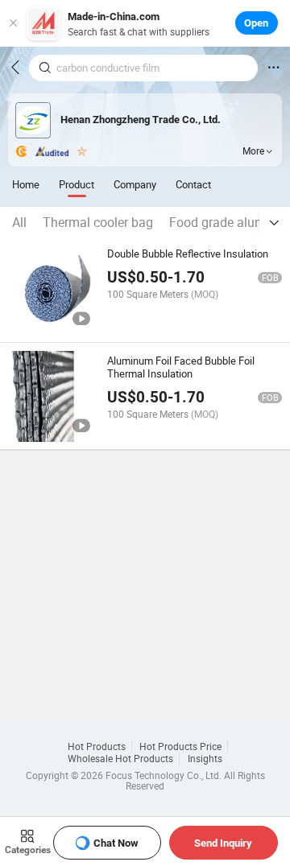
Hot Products (97, 746)
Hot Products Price (180, 746)
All (19, 222)
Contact (193, 184)
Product (76, 184)
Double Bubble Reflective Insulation (187, 253)
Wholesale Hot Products (120, 759)
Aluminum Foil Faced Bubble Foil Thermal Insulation (181, 367)
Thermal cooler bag (98, 222)
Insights (205, 759)
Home (25, 184)
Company (135, 184)
